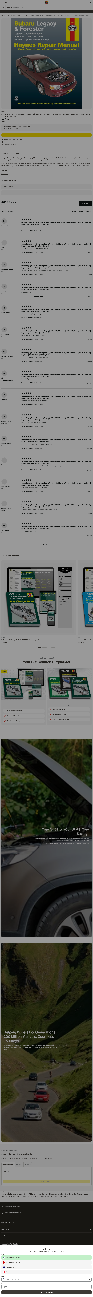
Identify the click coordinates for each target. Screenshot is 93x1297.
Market (3, 1276)
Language (4, 1283)
